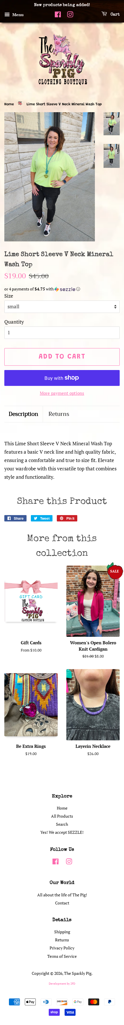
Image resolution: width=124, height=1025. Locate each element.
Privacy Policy (62, 948)
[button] (62, 289)
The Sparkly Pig (77, 973)
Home (9, 104)
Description (23, 414)
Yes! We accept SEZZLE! (62, 832)
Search (62, 824)
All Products (62, 816)
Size (8, 295)
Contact (62, 903)
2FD (72, 983)
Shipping (62, 931)
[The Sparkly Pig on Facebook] (58, 16)
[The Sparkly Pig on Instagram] (70, 16)
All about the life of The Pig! (62, 895)
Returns (58, 414)
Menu (17, 14)
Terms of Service (62, 956)
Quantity (14, 321)
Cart (114, 15)
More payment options (62, 393)
